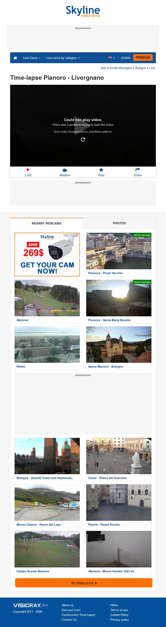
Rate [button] (101, 175)
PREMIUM (143, 57)
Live (152, 68)
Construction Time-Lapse (78, 614)
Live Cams (30, 58)
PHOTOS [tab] (119, 223)
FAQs (114, 605)
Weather (64, 175)
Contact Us (69, 619)
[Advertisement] (82, 40)
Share (138, 175)
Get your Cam (71, 610)
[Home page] (15, 57)
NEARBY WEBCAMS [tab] (47, 223)
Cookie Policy (119, 614)
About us (67, 605)
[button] (111, 57)
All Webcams (83, 582)
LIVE (28, 175)
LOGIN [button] (125, 58)
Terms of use (119, 610)
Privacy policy (119, 619)
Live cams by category (62, 58)
